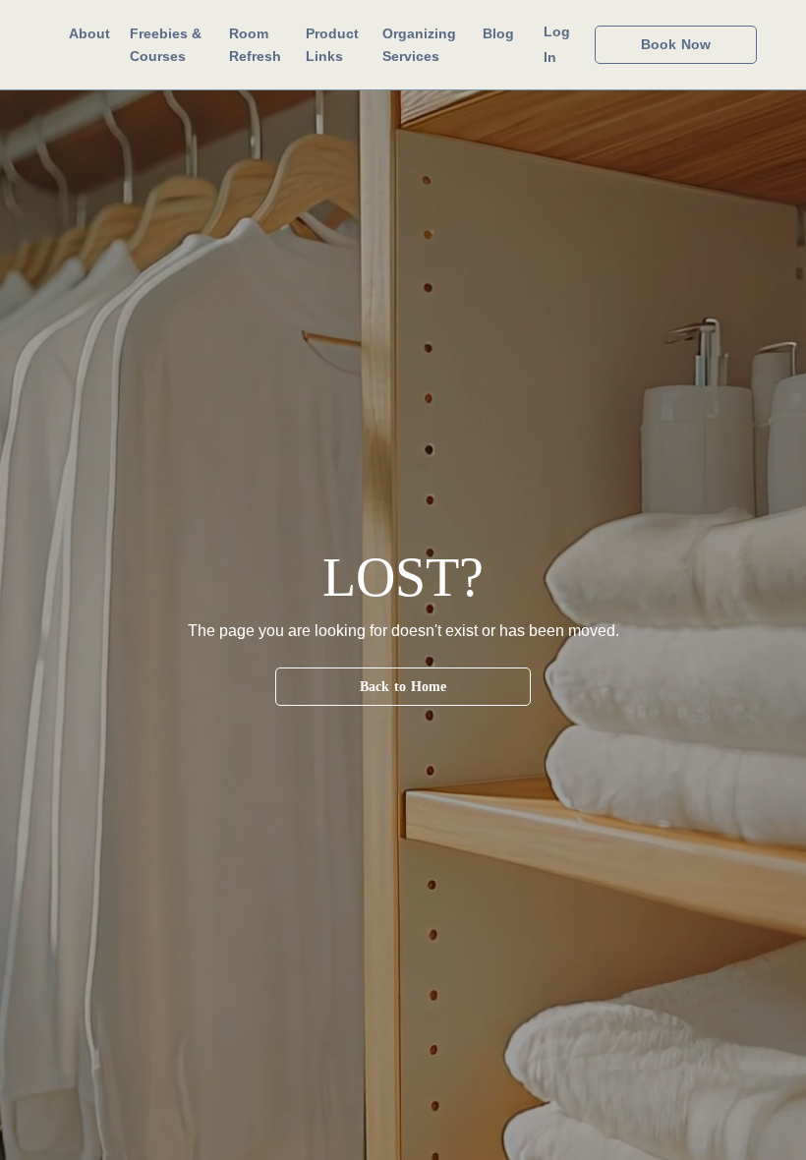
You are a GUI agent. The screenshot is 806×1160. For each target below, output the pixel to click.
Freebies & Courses (166, 44)
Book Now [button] (676, 44)
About (89, 33)
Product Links (332, 44)
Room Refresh (255, 44)
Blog (498, 33)
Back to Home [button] (403, 686)
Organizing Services (419, 44)
